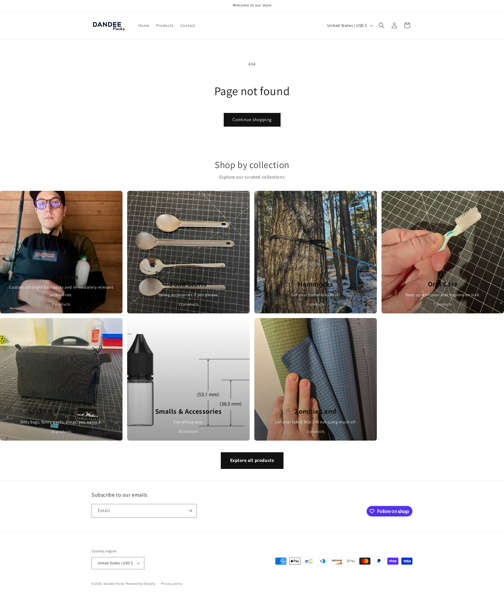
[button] (381, 25)
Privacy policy (172, 584)
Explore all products (252, 460)
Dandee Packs (114, 584)
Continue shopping (252, 119)
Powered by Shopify (140, 584)
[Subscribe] (189, 511)
